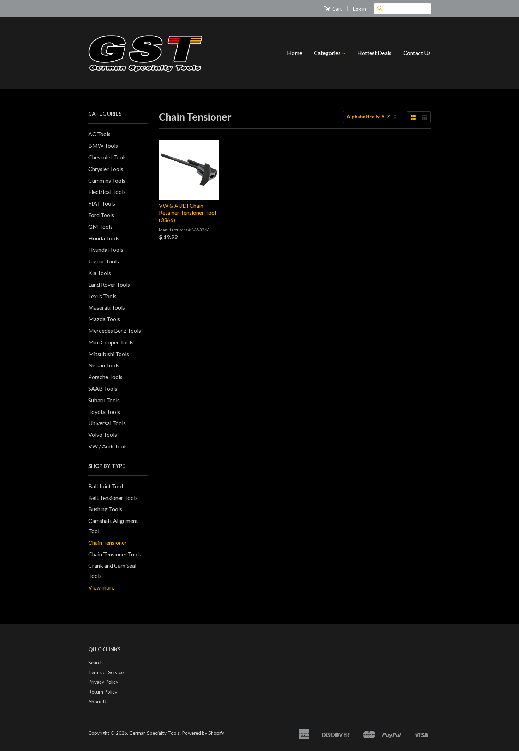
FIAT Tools (101, 203)
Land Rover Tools (109, 284)
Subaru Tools (104, 400)
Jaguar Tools (103, 261)
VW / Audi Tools (108, 446)
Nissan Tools (103, 365)
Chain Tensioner (107, 542)
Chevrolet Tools (107, 157)
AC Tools (99, 133)
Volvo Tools (102, 434)
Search (95, 662)
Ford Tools (101, 215)
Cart (336, 9)
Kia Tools (99, 272)
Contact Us (417, 52)
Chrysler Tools (105, 168)
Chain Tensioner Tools (114, 554)
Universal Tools (107, 423)
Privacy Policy (103, 682)
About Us (98, 701)
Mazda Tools (104, 319)
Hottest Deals (374, 52)
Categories (328, 52)
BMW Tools (103, 145)
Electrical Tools (107, 191)
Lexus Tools (102, 296)
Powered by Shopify (203, 733)
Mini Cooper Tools (110, 342)
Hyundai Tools (105, 249)
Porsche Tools (105, 376)
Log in (359, 9)
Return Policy (102, 692)
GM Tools (100, 226)
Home (294, 52)
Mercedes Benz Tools (114, 330)
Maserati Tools (106, 307)
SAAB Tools (102, 388)
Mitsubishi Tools (108, 353)
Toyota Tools (104, 411)
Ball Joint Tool (105, 486)
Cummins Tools (106, 180)
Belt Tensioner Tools (113, 497)
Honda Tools (103, 238)
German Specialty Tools (154, 733)
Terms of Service (106, 672)
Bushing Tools (105, 509)
